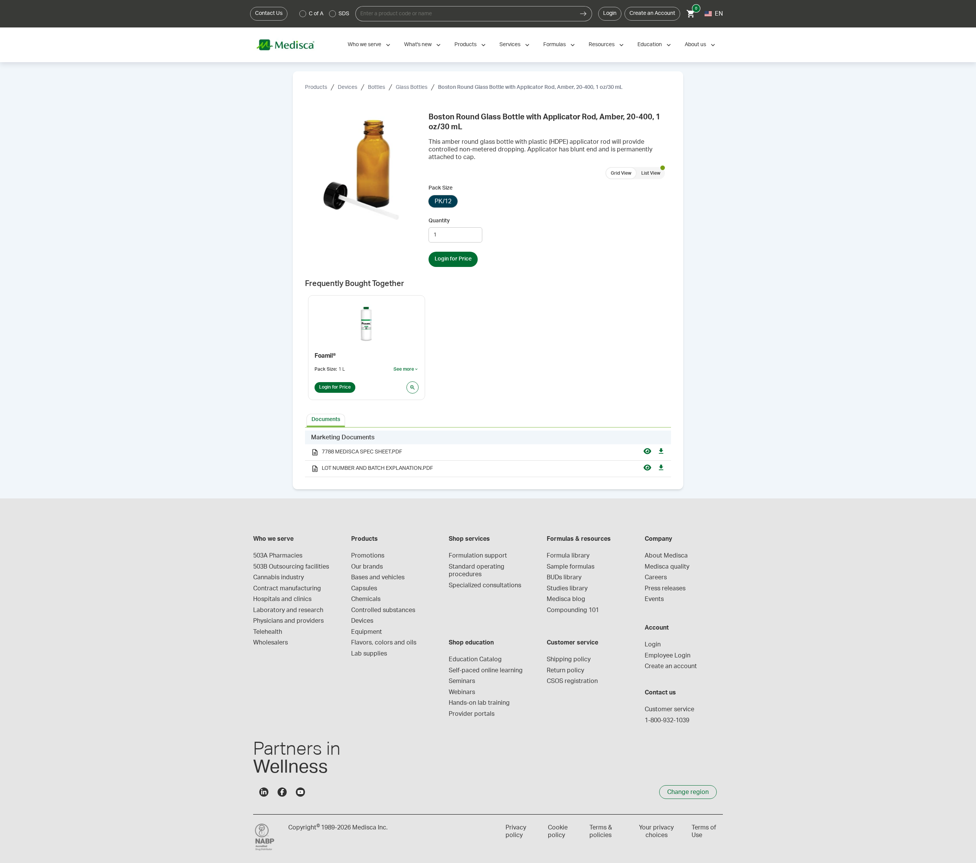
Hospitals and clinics (282, 599)
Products (465, 44)
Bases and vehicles (378, 577)
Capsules (364, 588)
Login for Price (453, 259)
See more (406, 369)
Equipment (366, 632)
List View (650, 173)
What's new (418, 44)
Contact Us (269, 13)
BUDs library (564, 577)
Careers (656, 577)
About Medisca (666, 556)
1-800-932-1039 (667, 720)
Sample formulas (570, 567)
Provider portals (471, 714)
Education (649, 44)
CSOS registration (572, 681)
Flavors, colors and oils (383, 643)
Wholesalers (270, 643)
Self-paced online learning (486, 670)
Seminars (462, 681)
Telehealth (267, 632)
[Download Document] (661, 452)
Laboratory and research (288, 610)
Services (509, 44)
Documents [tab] (325, 419)
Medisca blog (566, 599)
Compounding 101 (573, 610)
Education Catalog (475, 659)
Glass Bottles (411, 87)
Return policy (565, 670)
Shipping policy (569, 659)
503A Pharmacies (277, 556)
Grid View (621, 173)
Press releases (665, 588)
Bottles (376, 87)
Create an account (671, 666)
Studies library (567, 588)
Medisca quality (667, 567)
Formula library (568, 556)
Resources (602, 44)
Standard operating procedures (477, 570)
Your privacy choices (656, 831)
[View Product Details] (412, 387)
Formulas (554, 44)
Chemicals (365, 599)
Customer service (669, 709)
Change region (688, 792)
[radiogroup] (324, 14)
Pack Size (441, 188)
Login (609, 13)
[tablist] (488, 419)
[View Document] (647, 452)
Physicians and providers (288, 621)
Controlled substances (383, 610)
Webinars (462, 692)
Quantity (439, 220)
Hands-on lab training (479, 703)
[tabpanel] (488, 454)
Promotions (367, 556)
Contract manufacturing (287, 588)
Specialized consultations (485, 585)
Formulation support (478, 556)
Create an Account (652, 13)
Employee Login (667, 655)
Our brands (367, 567)
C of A (316, 13)
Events (654, 599)
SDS (344, 13)
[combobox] (465, 13)
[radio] (303, 14)
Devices (347, 87)
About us (695, 44)
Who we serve (364, 44)
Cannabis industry (278, 577)
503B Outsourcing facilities (291, 567)
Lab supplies (369, 654)
